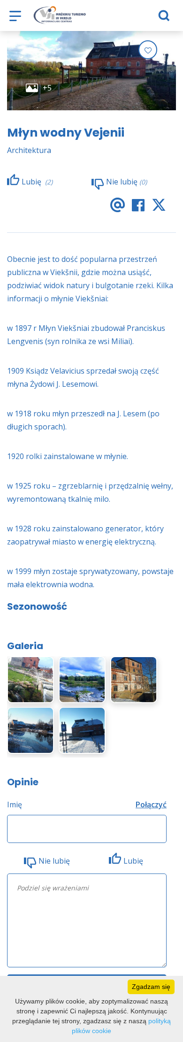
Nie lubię (54, 861)
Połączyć (151, 804)
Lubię (134, 861)
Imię (14, 804)
